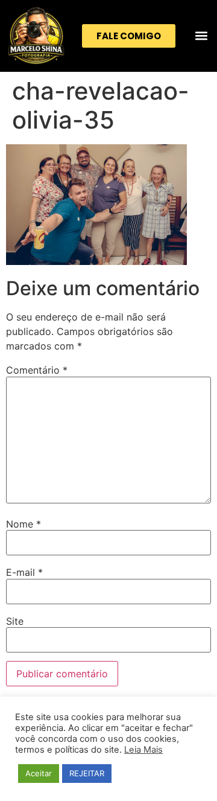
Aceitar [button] (38, 773)
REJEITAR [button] (86, 773)
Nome (23, 524)
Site (15, 621)
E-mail (24, 572)
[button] (201, 36)
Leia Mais (143, 749)
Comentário (37, 370)
